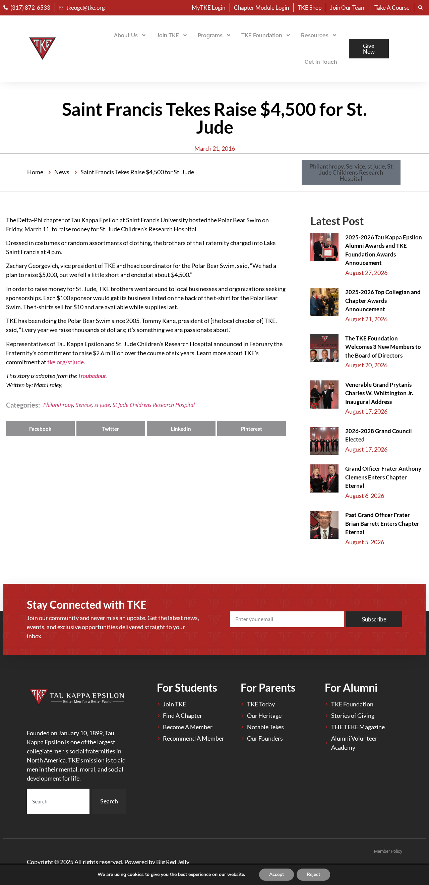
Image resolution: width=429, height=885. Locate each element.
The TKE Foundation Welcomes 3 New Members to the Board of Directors (383, 347)
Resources (314, 35)
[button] (351, 172)
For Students (187, 687)
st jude (102, 405)
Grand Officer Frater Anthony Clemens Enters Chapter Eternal (383, 477)
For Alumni (351, 687)
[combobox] (58, 801)
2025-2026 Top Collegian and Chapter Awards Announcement (383, 300)
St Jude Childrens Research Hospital (154, 405)
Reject (313, 874)
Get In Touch (321, 62)
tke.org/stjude (65, 362)
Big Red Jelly (172, 862)
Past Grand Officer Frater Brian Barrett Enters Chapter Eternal (382, 523)
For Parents (268, 687)
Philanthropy (58, 405)
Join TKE (168, 35)
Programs (210, 35)
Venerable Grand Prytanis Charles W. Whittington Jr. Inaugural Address (379, 393)
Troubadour (92, 375)
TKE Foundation (261, 35)
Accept (276, 874)
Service (84, 405)
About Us (126, 35)
